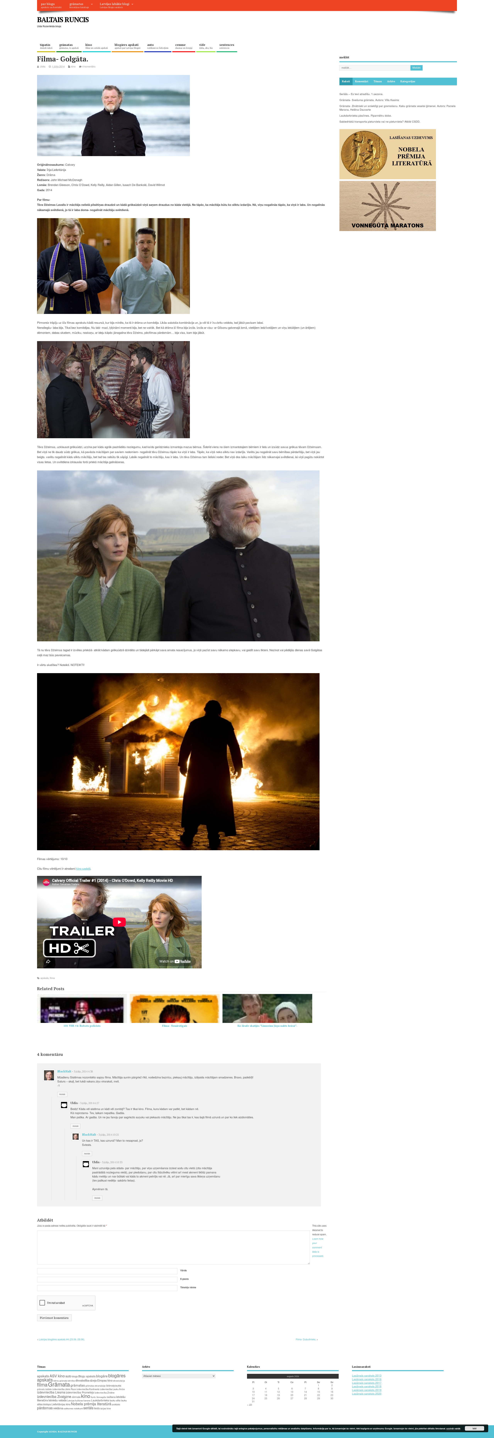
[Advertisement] (383, 22)
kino (96, 46)
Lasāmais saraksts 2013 (366, 1375)
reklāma (58, 1408)
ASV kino (57, 1375)
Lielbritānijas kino (61, 1404)
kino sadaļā (83, 868)
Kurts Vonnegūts (98, 1396)
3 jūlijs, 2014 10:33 (112, 1162)
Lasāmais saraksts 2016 (366, 1379)
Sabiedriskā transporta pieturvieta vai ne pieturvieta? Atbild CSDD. (379, 121)
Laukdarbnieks (100, 1400)
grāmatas (79, 5)
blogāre (102, 1375)
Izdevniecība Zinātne (104, 1392)
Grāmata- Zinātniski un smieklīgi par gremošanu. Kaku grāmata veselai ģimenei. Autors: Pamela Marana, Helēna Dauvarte (397, 107)
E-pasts (184, 1279)
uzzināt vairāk (453, 1428)
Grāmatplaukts (113, 1385)
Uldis (42, 66)
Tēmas (377, 81)
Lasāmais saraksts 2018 (366, 1386)
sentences (226, 46)
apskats (45, 978)
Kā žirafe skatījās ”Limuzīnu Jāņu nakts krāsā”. (267, 1026)
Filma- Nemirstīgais (174, 1026)
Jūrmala (76, 1397)
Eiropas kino (105, 1380)
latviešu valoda (57, 1400)
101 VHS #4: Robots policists (82, 1026)
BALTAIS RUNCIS (63, 19)
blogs (75, 1376)
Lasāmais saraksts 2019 (366, 1390)
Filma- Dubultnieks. (306, 1339)
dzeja (93, 1380)
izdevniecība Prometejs (80, 1392)
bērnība (71, 1380)
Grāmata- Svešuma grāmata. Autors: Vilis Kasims (369, 100)
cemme (183, 46)
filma (52, 978)
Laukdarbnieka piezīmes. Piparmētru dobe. (365, 115)
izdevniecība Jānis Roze (64, 1389)
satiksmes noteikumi (73, 1408)
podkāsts (116, 1404)
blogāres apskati (127, 46)
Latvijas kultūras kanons (79, 1400)
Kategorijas (407, 81)
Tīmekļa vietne (188, 1287)
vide (206, 46)
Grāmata (59, 1384)
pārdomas (45, 1407)
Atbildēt (62, 1094)
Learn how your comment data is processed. (318, 1247)
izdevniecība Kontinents (87, 1389)
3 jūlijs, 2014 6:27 (89, 1103)
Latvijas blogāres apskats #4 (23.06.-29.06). (62, 1339)
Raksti (346, 81)
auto (157, 46)
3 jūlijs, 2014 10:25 (108, 1134)
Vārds (183, 1270)
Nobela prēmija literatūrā (91, 1403)
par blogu (51, 5)
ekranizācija (119, 1380)
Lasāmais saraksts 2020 (366, 1393)
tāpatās (46, 46)
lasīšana (111, 1397)
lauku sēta (115, 1400)
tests (97, 1408)
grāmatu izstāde (44, 1389)
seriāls (88, 1407)
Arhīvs (391, 81)
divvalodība (82, 1380)
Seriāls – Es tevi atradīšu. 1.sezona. (361, 94)
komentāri (361, 81)
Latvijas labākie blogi (114, 5)
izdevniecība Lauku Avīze (112, 1389)
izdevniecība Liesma (51, 1392)
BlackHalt (64, 1071)
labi (474, 1428)
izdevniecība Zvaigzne (54, 1396)
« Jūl (249, 1404)
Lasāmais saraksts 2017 (366, 1383)
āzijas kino (105, 1408)
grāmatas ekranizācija (95, 1385)
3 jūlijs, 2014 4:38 (83, 1071)
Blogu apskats (87, 1376)
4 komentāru (89, 66)
